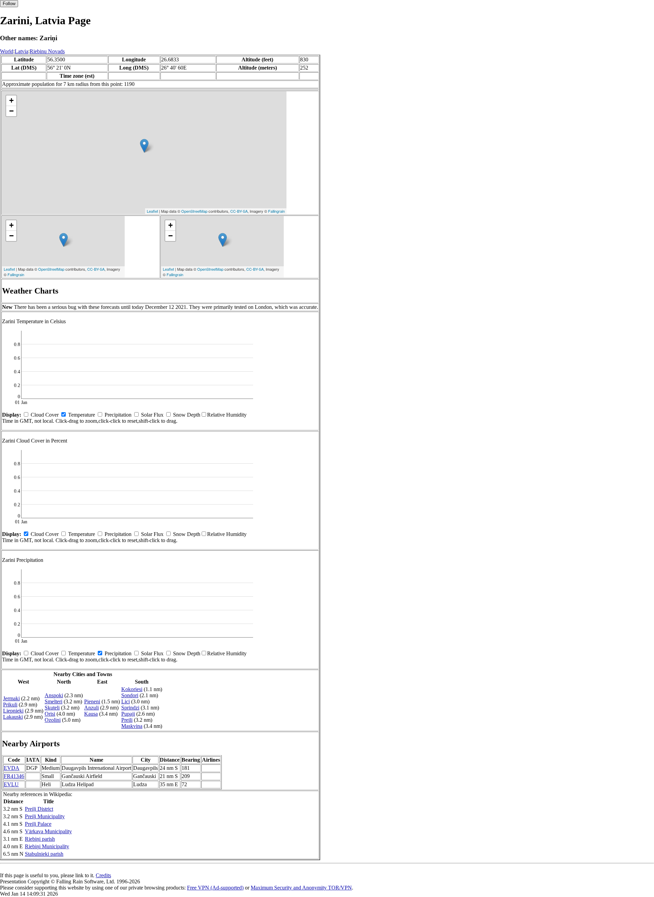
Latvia (21, 51)
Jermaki (11, 698)
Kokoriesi (131, 689)
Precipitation (118, 415)
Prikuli (10, 704)
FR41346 (14, 776)
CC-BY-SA (239, 211)
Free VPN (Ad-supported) (215, 888)
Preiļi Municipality (45, 816)
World (6, 51)
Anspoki (54, 695)
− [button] (11, 111)
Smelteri (53, 701)
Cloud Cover (45, 415)
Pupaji (128, 714)
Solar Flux (152, 415)
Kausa (91, 714)
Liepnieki (13, 711)
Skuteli (52, 708)
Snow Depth (186, 415)
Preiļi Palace (38, 824)
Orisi (50, 714)
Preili (127, 720)
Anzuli (91, 708)
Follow (9, 3)
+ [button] (11, 100)
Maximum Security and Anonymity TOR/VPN (301, 888)
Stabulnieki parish (44, 854)
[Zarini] (144, 146)
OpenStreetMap (194, 211)
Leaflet (152, 211)
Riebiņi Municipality (47, 846)
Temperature (81, 415)
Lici (125, 701)
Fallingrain (276, 211)
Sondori (129, 695)
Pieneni (92, 701)
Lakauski (13, 717)
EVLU (11, 784)
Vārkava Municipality (48, 831)
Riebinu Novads (47, 51)
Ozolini (53, 720)
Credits (103, 875)
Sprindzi (130, 708)
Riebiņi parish (40, 839)
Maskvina (131, 726)
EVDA (11, 768)
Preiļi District (39, 809)
